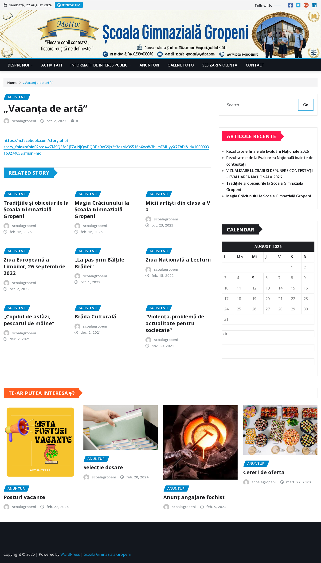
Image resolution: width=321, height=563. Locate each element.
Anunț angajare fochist (194, 496)
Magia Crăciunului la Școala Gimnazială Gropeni (101, 209)
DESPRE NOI (19, 65)
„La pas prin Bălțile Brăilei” (99, 263)
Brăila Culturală (95, 316)
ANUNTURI (149, 65)
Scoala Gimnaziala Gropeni (107, 554)
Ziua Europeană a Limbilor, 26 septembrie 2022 (34, 266)
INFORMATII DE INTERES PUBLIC (99, 65)
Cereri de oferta (264, 472)
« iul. (226, 333)
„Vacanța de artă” (38, 82)
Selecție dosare (103, 467)
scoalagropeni (24, 120)
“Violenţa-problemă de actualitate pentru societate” (174, 323)
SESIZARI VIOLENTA (219, 65)
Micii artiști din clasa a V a (177, 206)
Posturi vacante (24, 496)
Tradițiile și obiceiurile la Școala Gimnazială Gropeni (36, 209)
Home (12, 82)
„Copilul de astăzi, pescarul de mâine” (29, 320)
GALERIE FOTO (181, 65)
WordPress (70, 554)
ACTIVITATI (51, 65)
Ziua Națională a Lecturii (178, 259)
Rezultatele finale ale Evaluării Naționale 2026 (267, 151)
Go (305, 104)
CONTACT (255, 65)
